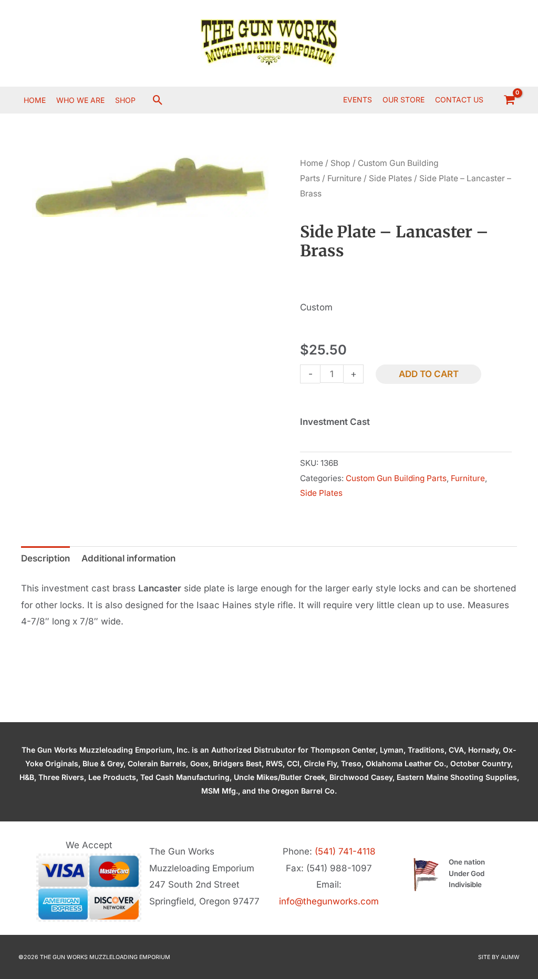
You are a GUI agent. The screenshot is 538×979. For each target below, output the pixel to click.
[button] (157, 100)
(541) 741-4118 (345, 851)
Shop (340, 163)
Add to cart (429, 374)
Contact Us (459, 99)
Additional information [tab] (128, 558)
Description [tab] (45, 558)
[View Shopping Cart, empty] (509, 100)
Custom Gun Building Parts (396, 478)
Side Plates (390, 178)
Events (357, 99)
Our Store (403, 99)
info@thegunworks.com (329, 901)
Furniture (344, 178)
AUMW (510, 957)
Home (311, 163)
